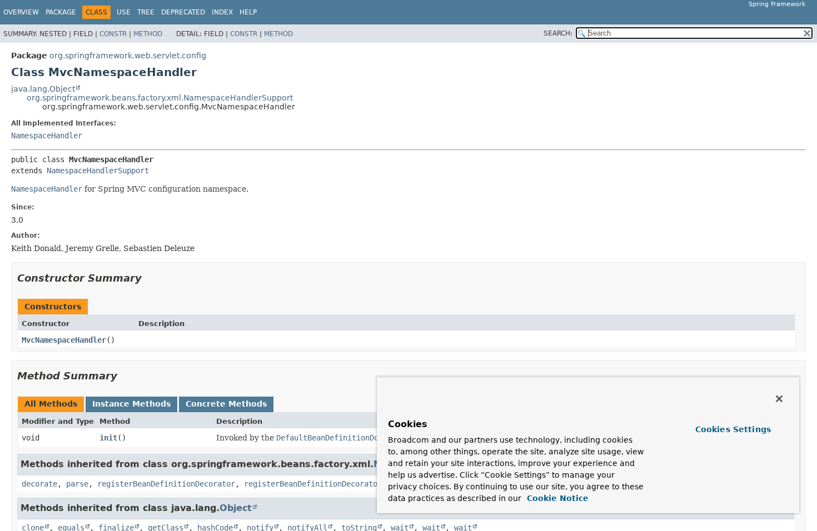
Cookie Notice (556, 498)
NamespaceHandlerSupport (98, 170)
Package (61, 12)
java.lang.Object (43, 88)
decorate (39, 483)
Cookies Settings (733, 429)
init (108, 437)
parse (77, 483)
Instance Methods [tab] (131, 403)
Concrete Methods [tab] (226, 403)
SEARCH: (558, 33)
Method (147, 34)
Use (124, 12)
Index (222, 12)
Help (248, 12)
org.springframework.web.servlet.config (127, 55)
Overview (21, 12)
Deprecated (183, 12)
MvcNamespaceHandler (64, 339)
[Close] (779, 399)
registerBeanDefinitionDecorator (166, 483)
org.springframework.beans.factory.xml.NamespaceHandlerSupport (160, 97)
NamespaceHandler (46, 135)
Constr (113, 34)
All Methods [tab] (50, 403)
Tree (146, 12)
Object (236, 508)
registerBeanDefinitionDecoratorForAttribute (339, 483)
